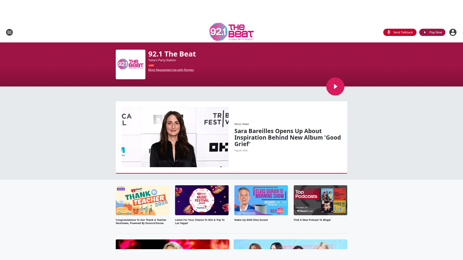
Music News (241, 124)
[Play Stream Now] (335, 86)
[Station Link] (231, 32)
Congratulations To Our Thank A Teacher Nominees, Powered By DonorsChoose (141, 221)
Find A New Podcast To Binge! (312, 220)
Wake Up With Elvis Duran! (251, 220)
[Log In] (453, 32)
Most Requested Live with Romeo (171, 70)
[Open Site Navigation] (9, 32)
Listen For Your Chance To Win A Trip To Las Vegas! (200, 221)
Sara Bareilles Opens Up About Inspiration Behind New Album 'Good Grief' (287, 137)
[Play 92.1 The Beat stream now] (131, 64)
